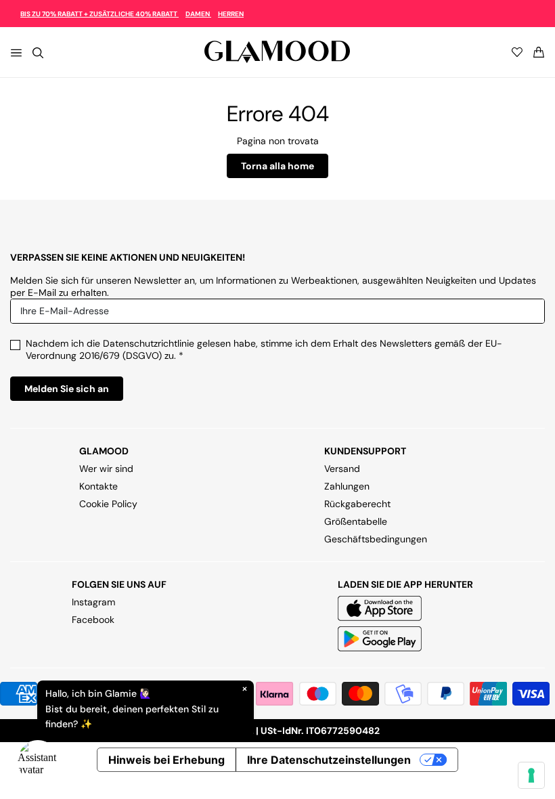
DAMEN (198, 13)
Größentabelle (355, 521)
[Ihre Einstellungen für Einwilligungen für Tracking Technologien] (531, 775)
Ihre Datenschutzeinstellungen (329, 759)
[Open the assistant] (38, 761)
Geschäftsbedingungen (375, 539)
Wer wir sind (106, 468)
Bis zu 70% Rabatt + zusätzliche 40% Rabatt (99, 13)
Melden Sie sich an (66, 389)
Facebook (93, 619)
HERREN (231, 13)
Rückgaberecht (357, 504)
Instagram (93, 602)
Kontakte (98, 486)
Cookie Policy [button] (108, 504)
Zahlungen (347, 486)
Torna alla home (277, 166)
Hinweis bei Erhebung (166, 759)
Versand (342, 468)
